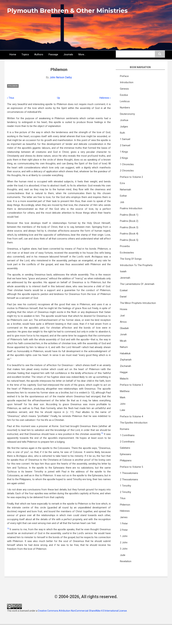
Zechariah (125, 366)
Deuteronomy (127, 113)
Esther (123, 195)
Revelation (125, 561)
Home (12, 54)
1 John (123, 536)
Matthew (125, 391)
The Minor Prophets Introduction (138, 303)
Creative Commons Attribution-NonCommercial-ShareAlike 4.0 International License (82, 610)
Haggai (123, 372)
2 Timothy (125, 492)
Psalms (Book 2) (129, 221)
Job (122, 202)
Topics (25, 54)
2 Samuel (125, 145)
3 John (123, 548)
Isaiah (123, 271)
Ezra (122, 183)
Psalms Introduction (131, 208)
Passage (53, 54)
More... (82, 54)
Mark (122, 397)
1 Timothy (125, 485)
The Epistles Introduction (133, 422)
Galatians (125, 447)
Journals (68, 54)
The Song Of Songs (131, 258)
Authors (38, 54)
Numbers (125, 107)
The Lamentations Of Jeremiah (137, 284)
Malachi (124, 378)
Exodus (124, 94)
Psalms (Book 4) (129, 233)
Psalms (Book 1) (129, 214)
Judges (124, 126)
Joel (122, 315)
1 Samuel (125, 139)
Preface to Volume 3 (131, 384)
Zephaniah (126, 359)
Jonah (123, 334)
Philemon (13, 86)
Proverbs (125, 246)
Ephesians (125, 454)
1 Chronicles (127, 164)
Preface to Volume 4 (131, 416)
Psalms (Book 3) (129, 227)
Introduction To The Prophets (136, 265)
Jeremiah (125, 277)
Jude (122, 555)
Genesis (124, 88)
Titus (10, 97)
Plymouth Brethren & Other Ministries (67, 10)
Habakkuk (125, 353)
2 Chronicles (127, 170)
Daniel (123, 296)
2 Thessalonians (129, 479)
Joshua (124, 120)
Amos (123, 321)
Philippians (126, 460)
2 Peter (124, 529)
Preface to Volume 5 (131, 466)
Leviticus (125, 101)
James (123, 517)
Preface (124, 76)
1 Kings (124, 151)
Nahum (124, 347)
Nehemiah (125, 189)
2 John (123, 542)
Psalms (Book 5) (129, 239)
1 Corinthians (127, 435)
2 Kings (124, 157)
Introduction (126, 82)
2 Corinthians (127, 441)
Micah (123, 340)
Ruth (122, 132)
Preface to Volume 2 (131, 176)
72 (102, 433)
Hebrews (105, 97)
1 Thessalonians (129, 473)
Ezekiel (123, 290)
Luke (122, 410)
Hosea (123, 309)
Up (58, 97)
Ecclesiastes (127, 252)
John (122, 403)
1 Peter (124, 523)
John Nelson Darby (61, 77)
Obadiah (124, 328)
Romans (124, 429)
